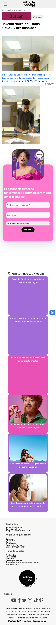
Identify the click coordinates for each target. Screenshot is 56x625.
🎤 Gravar (37, 17)
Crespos (10, 558)
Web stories (12, 564)
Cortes (9, 542)
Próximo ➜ (28, 229)
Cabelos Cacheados (18, 74)
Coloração (10, 540)
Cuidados (10, 539)
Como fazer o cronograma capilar (22, 562)
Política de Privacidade (19, 621)
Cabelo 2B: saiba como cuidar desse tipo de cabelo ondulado (28, 359)
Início (4, 74)
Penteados (11, 543)
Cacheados (11, 556)
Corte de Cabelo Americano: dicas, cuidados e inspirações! (28, 280)
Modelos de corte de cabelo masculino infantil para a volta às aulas (28, 320)
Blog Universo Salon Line (18, 530)
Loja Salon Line (13, 529)
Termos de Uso (40, 621)
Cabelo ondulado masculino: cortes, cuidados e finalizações (28, 426)
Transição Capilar (14, 545)
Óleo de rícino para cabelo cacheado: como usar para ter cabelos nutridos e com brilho (28, 505)
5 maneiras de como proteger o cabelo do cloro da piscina (28, 465)
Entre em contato (14, 527)
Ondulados (11, 555)
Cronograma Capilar (15, 546)
